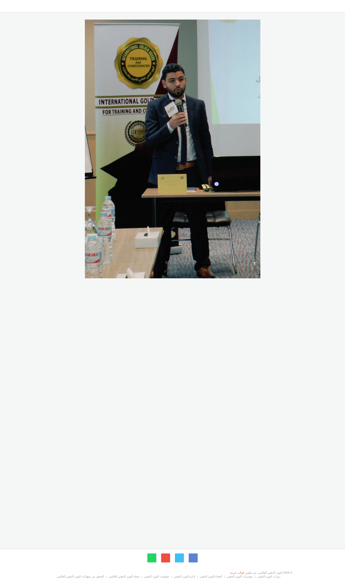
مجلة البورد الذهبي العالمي (124, 576)
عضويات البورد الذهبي (156, 576)
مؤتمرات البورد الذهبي (240, 576)
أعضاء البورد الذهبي (211, 576)
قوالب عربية (237, 572)
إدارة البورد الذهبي (184, 576)
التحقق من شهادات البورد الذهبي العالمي (80, 576)
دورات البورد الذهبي (268, 576)
